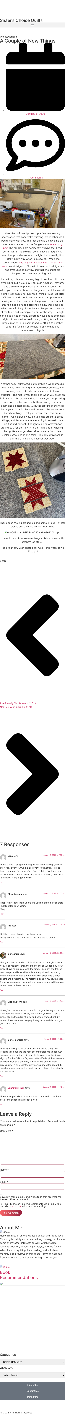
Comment (6, 1131)
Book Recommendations (19, 1275)
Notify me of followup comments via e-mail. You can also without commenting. (30, 1205)
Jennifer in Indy (16, 1088)
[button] (32, 24)
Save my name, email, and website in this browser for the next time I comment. (30, 1198)
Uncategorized (8, 36)
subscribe (15, 1206)
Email (4, 1182)
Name (4, 1169)
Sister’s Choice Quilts (21, 20)
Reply (2, 882)
